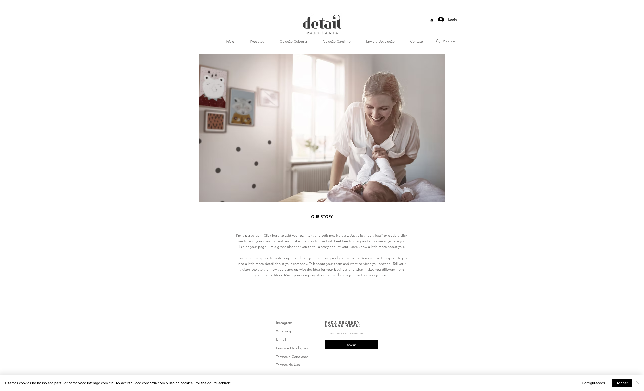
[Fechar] (638, 383)
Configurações (593, 382)
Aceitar (622, 382)
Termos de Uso (288, 364)
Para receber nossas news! (342, 324)
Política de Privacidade (213, 382)
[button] (431, 19)
